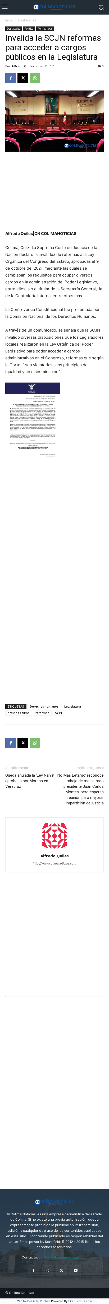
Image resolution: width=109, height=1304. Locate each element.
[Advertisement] (54, 192)
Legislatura (72, 706)
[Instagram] (47, 1270)
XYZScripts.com (81, 1301)
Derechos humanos (44, 706)
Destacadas (27, 20)
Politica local (45, 28)
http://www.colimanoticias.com (54, 863)
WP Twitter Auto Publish (33, 1301)
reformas (42, 713)
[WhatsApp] (35, 78)
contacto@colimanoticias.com (63, 1257)
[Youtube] (75, 1270)
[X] (22, 78)
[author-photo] (54, 848)
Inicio (9, 20)
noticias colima (19, 713)
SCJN (58, 713)
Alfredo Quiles (23, 66)
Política (29, 28)
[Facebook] (10, 78)
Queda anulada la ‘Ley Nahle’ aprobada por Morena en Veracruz (29, 781)
